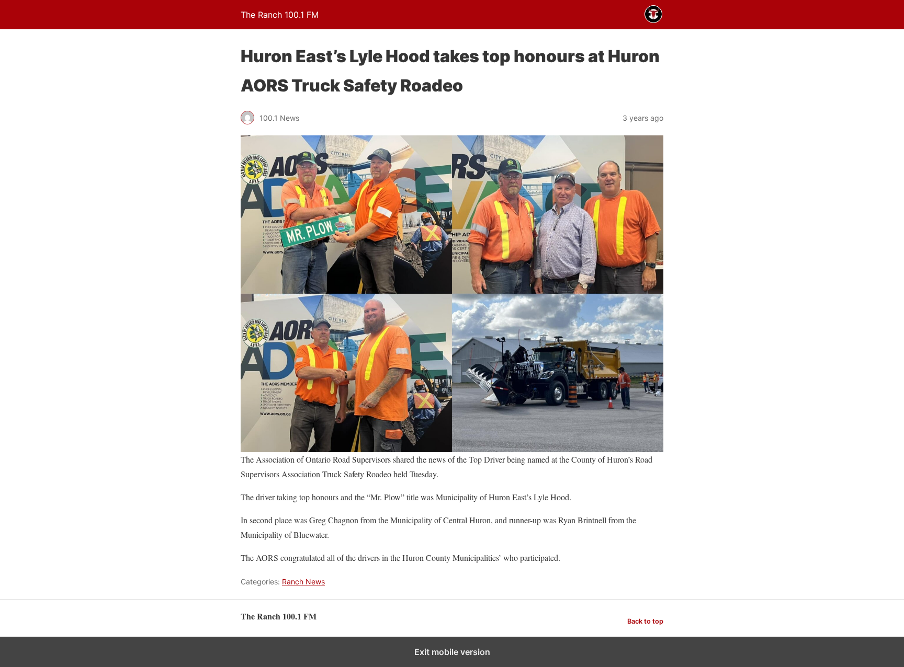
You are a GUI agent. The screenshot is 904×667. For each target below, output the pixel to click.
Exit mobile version (452, 652)
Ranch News (303, 581)
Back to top (645, 621)
